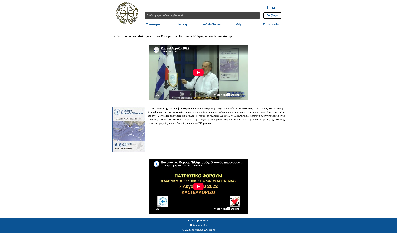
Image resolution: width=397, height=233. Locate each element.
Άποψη (182, 24)
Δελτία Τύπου (212, 24)
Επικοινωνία (271, 24)
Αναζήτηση (272, 15)
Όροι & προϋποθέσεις (198, 220)
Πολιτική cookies (198, 225)
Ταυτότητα (153, 24)
